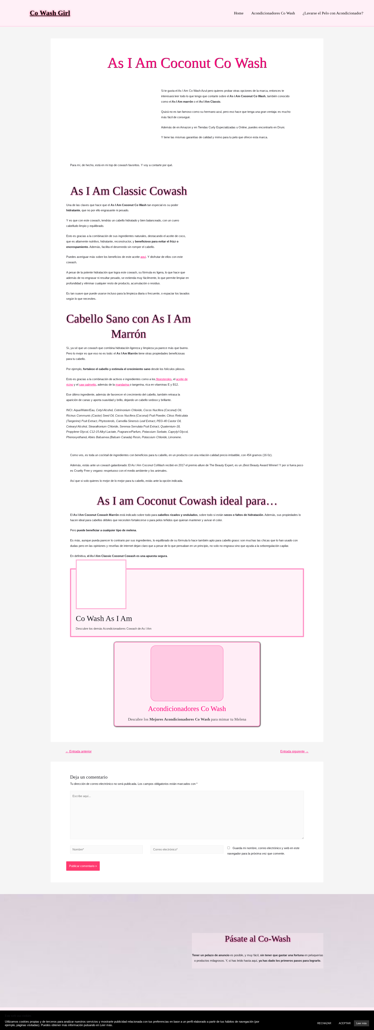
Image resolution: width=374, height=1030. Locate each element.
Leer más (361, 1023)
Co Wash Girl (50, 13)
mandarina (123, 384)
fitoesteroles (163, 379)
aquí (143, 256)
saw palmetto (87, 384)
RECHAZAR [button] (324, 1023)
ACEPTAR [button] (345, 1023)
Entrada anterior (78, 751)
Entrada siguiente (294, 751)
